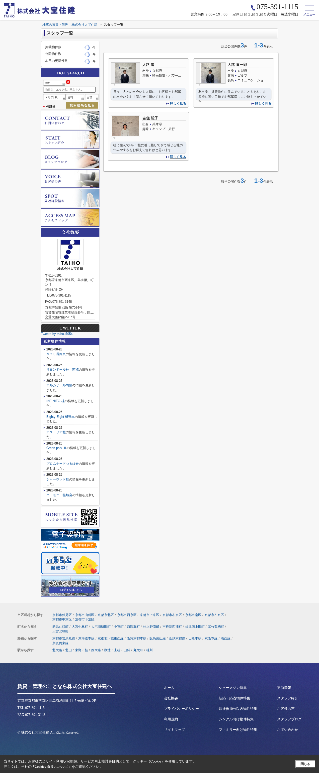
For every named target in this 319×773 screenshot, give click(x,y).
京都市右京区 (172, 615)
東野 (78, 650)
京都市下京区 (84, 619)
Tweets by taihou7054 (57, 334)
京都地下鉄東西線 (111, 638)
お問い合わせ (287, 730)
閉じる (305, 764)
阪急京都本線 (136, 638)
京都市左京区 (214, 615)
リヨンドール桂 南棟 (62, 369)
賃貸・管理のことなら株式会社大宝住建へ (64, 686)
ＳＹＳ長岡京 (56, 354)
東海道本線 (86, 638)
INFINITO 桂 (55, 401)
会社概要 (171, 698)
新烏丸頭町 (60, 626)
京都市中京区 (62, 619)
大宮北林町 (60, 631)
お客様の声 (286, 709)
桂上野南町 (151, 626)
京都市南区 (193, 615)
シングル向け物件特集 (236, 719)
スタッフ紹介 (287, 698)
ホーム (169, 688)
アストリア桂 (56, 432)
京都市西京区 (127, 615)
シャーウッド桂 (57, 479)
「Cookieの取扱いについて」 (52, 767)
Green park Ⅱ (56, 448)
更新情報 (284, 688)
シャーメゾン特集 (233, 688)
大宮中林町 (80, 626)
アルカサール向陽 (59, 385)
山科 (127, 650)
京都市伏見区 (62, 615)
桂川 (149, 650)
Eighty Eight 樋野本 (60, 417)
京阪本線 (211, 638)
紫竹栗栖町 (216, 626)
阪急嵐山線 (158, 638)
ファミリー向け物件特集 (238, 730)
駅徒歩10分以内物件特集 (238, 709)
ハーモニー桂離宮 (59, 495)
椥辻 (107, 650)
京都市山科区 (84, 615)
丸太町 (138, 650)
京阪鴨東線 (60, 643)
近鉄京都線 (177, 638)
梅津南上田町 (195, 626)
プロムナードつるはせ (62, 463)
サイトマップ (174, 730)
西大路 (96, 650)
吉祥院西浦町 (172, 626)
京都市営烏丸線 (63, 638)
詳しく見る (178, 103)
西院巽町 (133, 626)
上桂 (117, 650)
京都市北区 (106, 615)
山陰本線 (194, 638)
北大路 (57, 650)
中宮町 (119, 626)
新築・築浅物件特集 (234, 698)
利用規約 (171, 719)
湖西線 (226, 638)
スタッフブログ (289, 719)
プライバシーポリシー (181, 709)
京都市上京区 (149, 615)
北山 (68, 650)
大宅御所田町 (101, 626)
